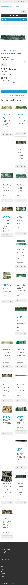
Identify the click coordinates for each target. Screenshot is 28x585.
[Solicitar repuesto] (21, 1)
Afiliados (3, 568)
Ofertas (2, 569)
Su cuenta (3, 573)
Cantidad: (3, 85)
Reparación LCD (9, 582)
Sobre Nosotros (4, 548)
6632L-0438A (20, 349)
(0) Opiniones (11, 95)
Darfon (5, 71)
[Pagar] (25, 1)
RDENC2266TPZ (7, 349)
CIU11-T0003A (7, 183)
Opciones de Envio (5, 552)
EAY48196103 (6, 416)
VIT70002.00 (20, 484)
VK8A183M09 (9, 24)
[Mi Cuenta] (19, 1)
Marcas (2, 565)
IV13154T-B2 (20, 383)
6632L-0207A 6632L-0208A (6, 283)
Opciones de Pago (5, 554)
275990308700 (7, 484)
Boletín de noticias (5, 578)
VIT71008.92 (20, 316)
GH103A (19, 216)
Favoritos (3, 576)
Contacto (3, 558)
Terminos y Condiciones (6, 551)
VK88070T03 (20, 183)
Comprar (14, 92)
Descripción (4, 50)
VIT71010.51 (20, 114)
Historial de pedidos (5, 575)
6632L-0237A (20, 249)
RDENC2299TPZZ (7, 383)
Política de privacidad (5, 549)
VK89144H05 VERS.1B (6, 115)
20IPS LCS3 (20, 283)
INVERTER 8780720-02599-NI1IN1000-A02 (21, 450)
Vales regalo (3, 566)
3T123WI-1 (6, 216)
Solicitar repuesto (5, 559)
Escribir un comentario (19, 95)
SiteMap (2, 561)
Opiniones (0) (13, 50)
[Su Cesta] (23, 1)
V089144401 (20, 149)
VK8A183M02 (20, 416)
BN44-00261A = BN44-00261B (7, 519)
